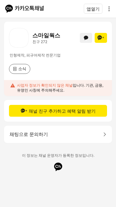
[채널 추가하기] (101, 38)
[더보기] (107, 8)
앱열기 (93, 8)
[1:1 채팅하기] (86, 38)
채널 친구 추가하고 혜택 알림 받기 (62, 111)
